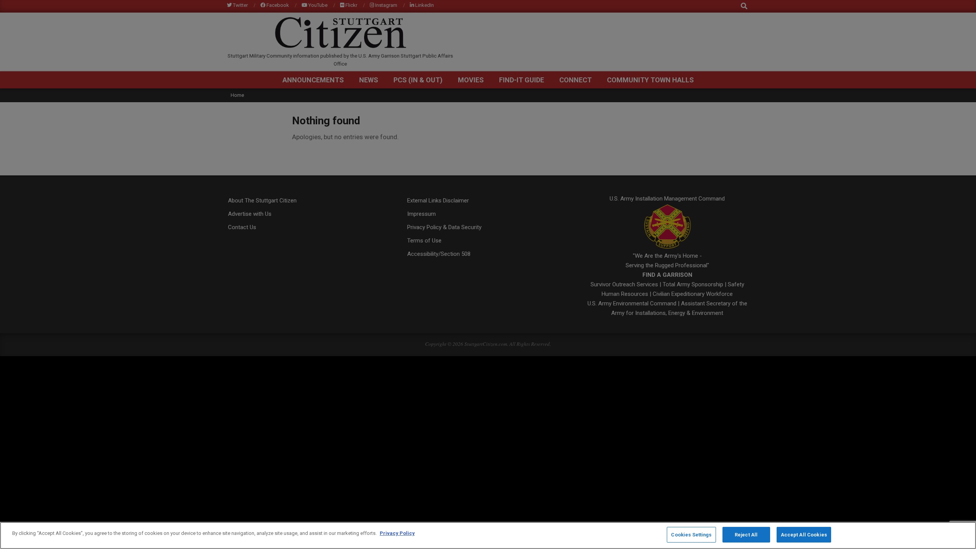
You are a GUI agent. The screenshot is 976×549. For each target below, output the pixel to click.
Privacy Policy (397, 533)
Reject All (746, 535)
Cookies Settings (691, 535)
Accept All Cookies (804, 535)
